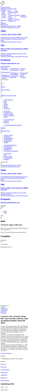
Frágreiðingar (7, 149)
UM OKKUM (7, 153)
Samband (6, 159)
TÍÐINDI (3, 23)
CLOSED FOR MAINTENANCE (13, 125)
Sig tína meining (8, 158)
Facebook (6, 121)
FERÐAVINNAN (5, 66)
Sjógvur (6, 104)
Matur (5, 102)
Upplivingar (7, 108)
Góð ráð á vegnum (8, 114)
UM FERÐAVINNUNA (10, 145)
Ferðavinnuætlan (8, 156)
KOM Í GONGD (8, 135)
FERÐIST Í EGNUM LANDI (8, 8)
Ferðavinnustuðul (8, 138)
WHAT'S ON (4, 24)
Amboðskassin (7, 141)
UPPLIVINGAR (8, 100)
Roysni (5, 105)
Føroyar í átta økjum (9, 115)
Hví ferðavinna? (8, 146)
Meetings (3, 86)
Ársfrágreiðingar (8, 148)
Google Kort (8, 353)
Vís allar (3, 353)
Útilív (5, 101)
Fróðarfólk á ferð (8, 112)
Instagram (6, 122)
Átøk (5, 155)
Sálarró (5, 107)
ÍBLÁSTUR (7, 111)
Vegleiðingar (7, 136)
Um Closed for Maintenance (11, 151)
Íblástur (6, 117)
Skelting (6, 142)
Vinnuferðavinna (8, 139)
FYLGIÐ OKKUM (9, 119)
